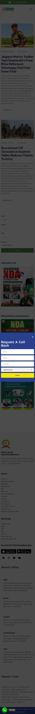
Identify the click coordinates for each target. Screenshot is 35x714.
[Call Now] (4, 710)
